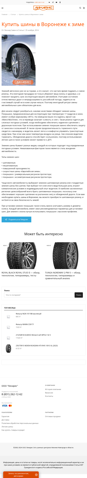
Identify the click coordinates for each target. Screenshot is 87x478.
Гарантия (5, 416)
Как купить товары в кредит (13, 430)
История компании (53, 389)
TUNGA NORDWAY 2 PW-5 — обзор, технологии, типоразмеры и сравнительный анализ (63, 275)
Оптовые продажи (52, 416)
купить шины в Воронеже (26, 197)
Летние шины (7, 426)
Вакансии (49, 393)
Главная (4, 14)
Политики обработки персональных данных (20, 423)
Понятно (12, 470)
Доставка (5, 420)
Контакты (49, 396)
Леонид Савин (10, 30)
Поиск (7, 290)
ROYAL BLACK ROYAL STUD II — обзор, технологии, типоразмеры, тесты (21, 274)
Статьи (13, 14)
